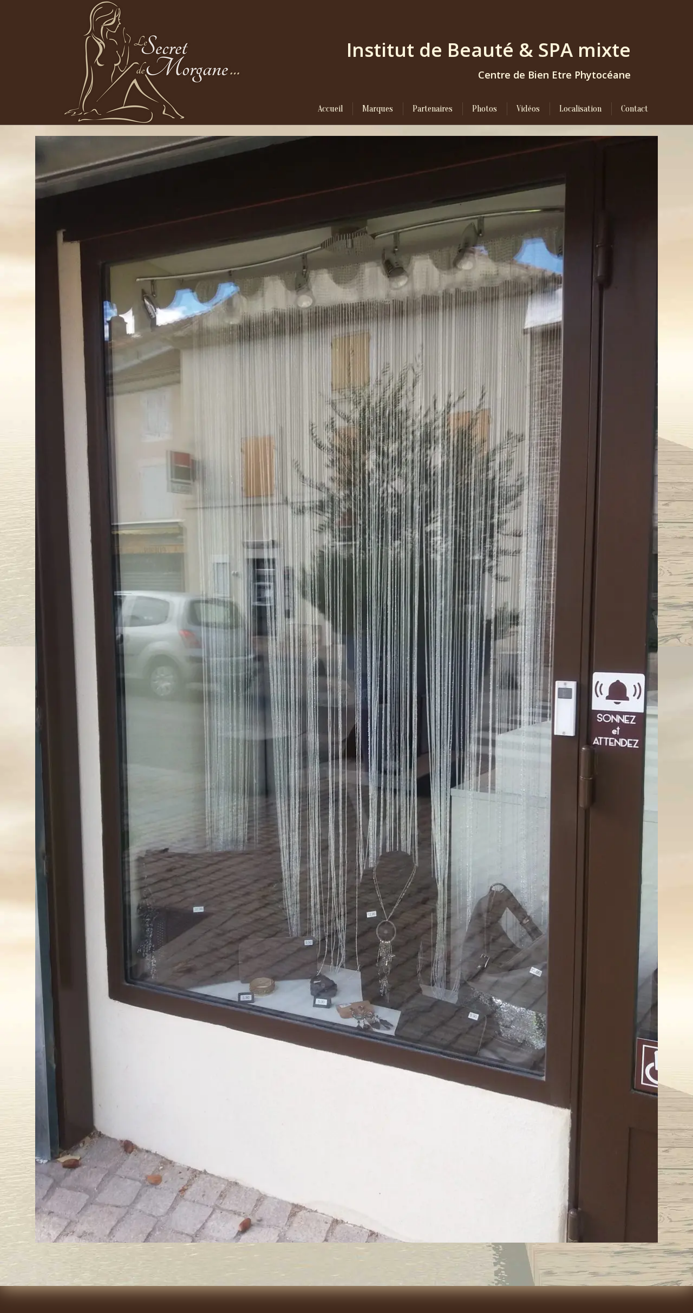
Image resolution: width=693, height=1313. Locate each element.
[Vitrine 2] (346, 689)
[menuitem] (330, 108)
